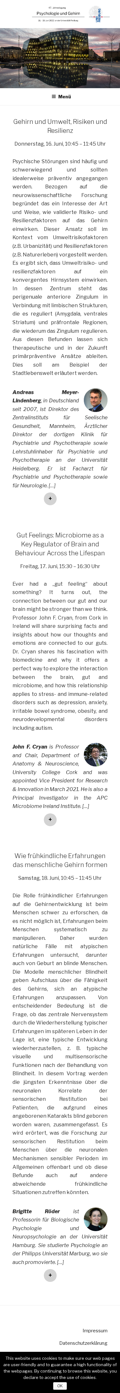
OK (60, 1386)
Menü (64, 96)
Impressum (95, 1331)
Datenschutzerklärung (83, 1343)
